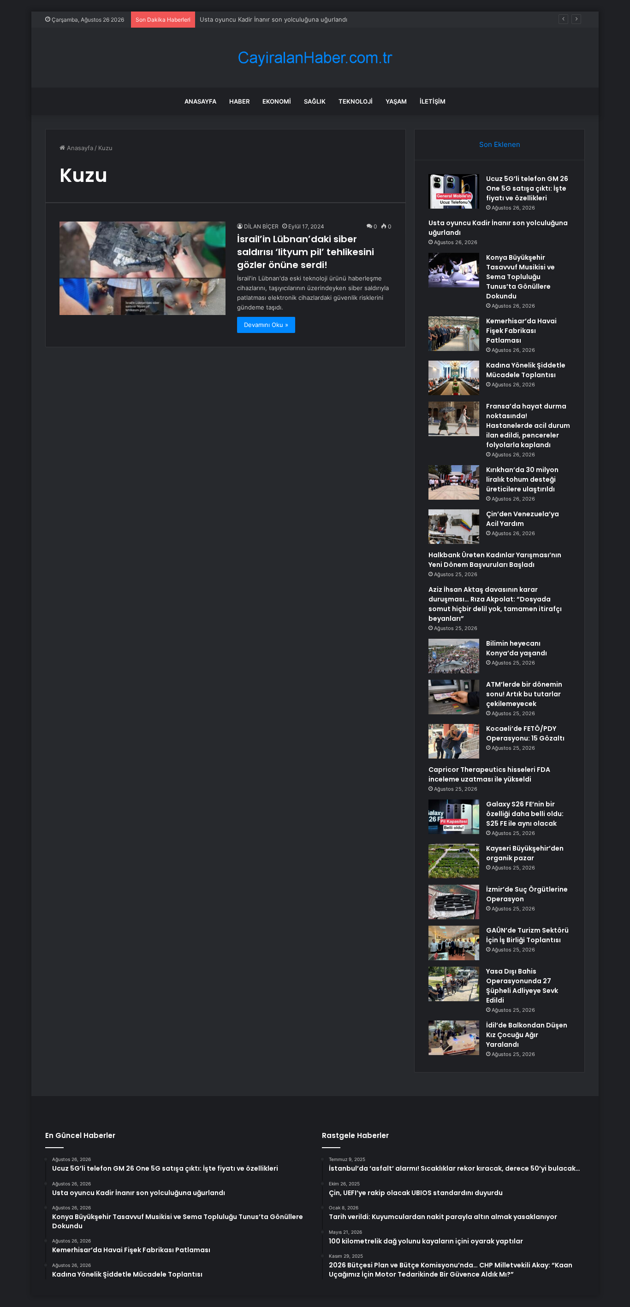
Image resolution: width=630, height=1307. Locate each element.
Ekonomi (276, 101)
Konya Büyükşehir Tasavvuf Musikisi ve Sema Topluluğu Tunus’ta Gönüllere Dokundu (520, 277)
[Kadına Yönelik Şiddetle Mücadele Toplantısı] (453, 378)
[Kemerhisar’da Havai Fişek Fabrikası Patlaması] (453, 333)
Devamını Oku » (266, 324)
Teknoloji (356, 101)
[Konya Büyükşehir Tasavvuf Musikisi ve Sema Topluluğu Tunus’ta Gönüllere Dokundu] (453, 270)
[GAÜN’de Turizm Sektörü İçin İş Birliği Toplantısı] (453, 943)
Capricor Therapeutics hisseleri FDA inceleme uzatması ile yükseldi (489, 774)
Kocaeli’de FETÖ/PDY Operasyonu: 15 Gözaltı (525, 733)
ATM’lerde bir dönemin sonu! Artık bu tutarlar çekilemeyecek (524, 694)
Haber (239, 101)
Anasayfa (200, 101)
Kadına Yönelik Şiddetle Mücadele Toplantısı (525, 370)
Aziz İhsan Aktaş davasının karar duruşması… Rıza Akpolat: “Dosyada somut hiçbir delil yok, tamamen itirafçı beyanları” (495, 604)
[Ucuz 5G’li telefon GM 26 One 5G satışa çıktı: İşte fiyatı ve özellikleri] (453, 191)
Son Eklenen (499, 144)
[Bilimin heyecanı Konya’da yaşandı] (453, 656)
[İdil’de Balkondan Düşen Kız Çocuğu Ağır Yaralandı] (453, 1038)
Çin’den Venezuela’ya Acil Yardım (522, 518)
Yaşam (396, 101)
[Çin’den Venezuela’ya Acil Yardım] (453, 526)
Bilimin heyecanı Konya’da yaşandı (516, 648)
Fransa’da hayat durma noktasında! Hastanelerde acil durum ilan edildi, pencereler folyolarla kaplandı (528, 425)
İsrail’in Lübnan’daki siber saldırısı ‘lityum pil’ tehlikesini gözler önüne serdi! (305, 252)
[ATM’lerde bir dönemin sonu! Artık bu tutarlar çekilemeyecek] (453, 697)
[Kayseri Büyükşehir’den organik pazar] (453, 861)
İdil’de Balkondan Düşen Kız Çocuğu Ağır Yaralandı (526, 1035)
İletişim (433, 101)
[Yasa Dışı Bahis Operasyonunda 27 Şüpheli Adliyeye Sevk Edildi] (453, 984)
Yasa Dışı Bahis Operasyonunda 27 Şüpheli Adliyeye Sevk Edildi (522, 986)
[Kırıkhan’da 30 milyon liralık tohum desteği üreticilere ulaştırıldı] (453, 482)
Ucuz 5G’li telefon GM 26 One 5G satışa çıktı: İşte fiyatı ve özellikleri (527, 188)
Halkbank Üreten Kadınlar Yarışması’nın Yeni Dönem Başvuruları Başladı (494, 559)
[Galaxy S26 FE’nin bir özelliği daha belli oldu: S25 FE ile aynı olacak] (453, 816)
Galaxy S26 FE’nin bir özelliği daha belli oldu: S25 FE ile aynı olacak (525, 813)
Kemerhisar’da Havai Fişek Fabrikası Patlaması (521, 330)
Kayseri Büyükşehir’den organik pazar (525, 853)
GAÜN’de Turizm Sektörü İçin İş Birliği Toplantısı (527, 935)
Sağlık (315, 101)
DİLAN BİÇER (261, 226)
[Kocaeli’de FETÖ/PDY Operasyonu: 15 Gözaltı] (453, 741)
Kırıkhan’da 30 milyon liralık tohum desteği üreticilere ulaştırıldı (522, 479)
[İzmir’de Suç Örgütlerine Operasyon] (453, 902)
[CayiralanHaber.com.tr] (315, 58)
